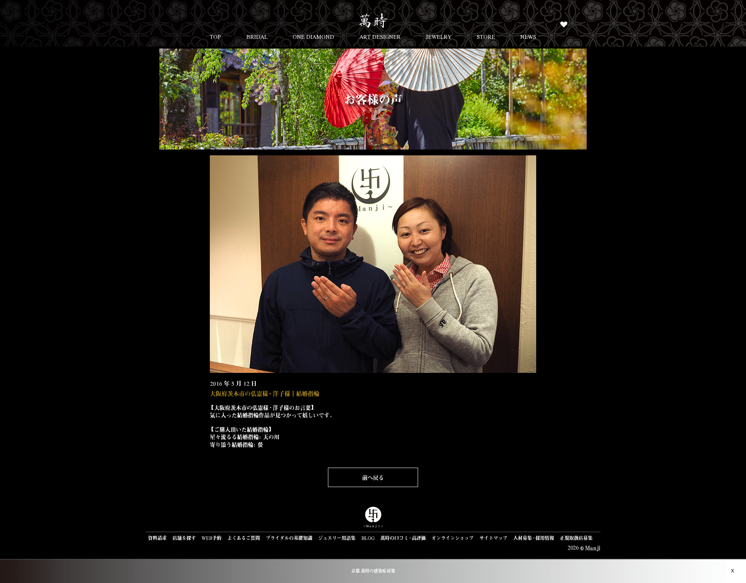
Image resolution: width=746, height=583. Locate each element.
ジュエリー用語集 (337, 538)
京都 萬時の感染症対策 (373, 571)
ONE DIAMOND (313, 36)
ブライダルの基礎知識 (289, 538)
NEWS (528, 36)
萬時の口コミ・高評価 (403, 538)
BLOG (368, 538)
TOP (215, 36)
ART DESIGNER (380, 36)
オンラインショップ (453, 538)
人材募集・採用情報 (533, 538)
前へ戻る (373, 477)
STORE (486, 36)
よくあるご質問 (243, 538)
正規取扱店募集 (576, 538)
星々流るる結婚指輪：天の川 (244, 436)
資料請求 (157, 538)
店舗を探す (184, 538)
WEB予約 (211, 538)
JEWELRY (439, 36)
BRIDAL (257, 36)
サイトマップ (493, 538)
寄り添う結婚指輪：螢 (236, 444)
